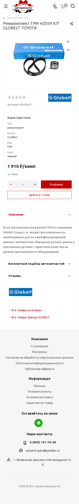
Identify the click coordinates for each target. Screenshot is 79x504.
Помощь (39, 386)
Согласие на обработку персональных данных (40, 357)
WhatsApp (38, 423)
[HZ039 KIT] (39, 59)
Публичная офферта (39, 369)
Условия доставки (39, 397)
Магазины (39, 352)
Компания (39, 339)
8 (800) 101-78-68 (43, 442)
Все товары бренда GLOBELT (31, 317)
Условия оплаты (39, 391)
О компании (39, 346)
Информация (39, 378)
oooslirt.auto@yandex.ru (43, 450)
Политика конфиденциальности (39, 363)
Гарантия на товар (39, 402)
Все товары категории (26, 310)
